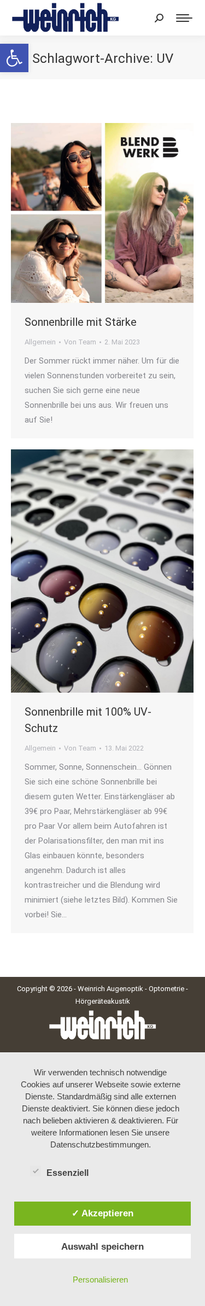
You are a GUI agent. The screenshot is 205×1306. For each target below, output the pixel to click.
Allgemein (40, 342)
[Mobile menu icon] (184, 18)
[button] (14, 58)
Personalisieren (100, 1279)
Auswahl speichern (102, 1246)
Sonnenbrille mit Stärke (81, 322)
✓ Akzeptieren (102, 1213)
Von (80, 342)
